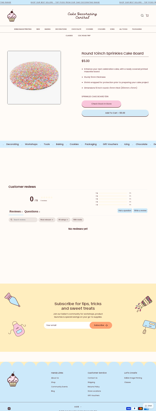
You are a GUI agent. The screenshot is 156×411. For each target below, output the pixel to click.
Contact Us (92, 378)
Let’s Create (130, 372)
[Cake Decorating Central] (82, 15)
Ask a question (124, 211)
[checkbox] (77, 219)
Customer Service (97, 372)
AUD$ (76, 407)
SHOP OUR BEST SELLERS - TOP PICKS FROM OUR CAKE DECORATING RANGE (72, 2)
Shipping (91, 382)
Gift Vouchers (93, 395)
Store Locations (94, 391)
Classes (69, 35)
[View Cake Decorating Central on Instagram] (8, 408)
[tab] (32, 211)
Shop (53, 382)
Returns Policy (94, 386)
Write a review (140, 211)
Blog (53, 391)
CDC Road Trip (84, 35)
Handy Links (57, 372)
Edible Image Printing (133, 378)
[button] (142, 15)
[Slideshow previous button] (12, 163)
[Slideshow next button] (144, 163)
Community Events (59, 386)
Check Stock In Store (101, 103)
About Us (55, 378)
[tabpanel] (78, 236)
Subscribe (99, 325)
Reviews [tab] (16, 211)
